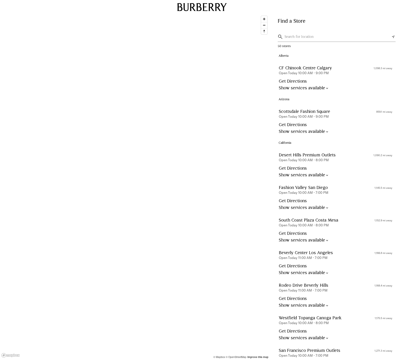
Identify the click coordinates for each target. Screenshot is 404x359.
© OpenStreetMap (236, 357)
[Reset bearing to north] (264, 31)
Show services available (302, 88)
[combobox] (337, 37)
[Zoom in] (264, 19)
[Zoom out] (264, 25)
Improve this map (257, 357)
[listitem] (337, 78)
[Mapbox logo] (10, 355)
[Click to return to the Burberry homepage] (202, 7)
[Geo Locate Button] (393, 37)
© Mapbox (219, 357)
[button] (281, 37)
